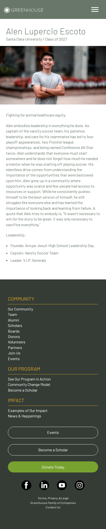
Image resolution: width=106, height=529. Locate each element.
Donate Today (53, 467)
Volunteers (16, 341)
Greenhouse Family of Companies (53, 502)
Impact (16, 400)
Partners (15, 347)
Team (12, 314)
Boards (14, 331)
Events (14, 358)
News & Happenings (24, 415)
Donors (14, 336)
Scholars (15, 325)
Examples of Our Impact (28, 410)
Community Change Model (29, 384)
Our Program (24, 369)
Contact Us (53, 507)
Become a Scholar (22, 390)
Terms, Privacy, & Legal (53, 498)
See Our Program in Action (29, 379)
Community (21, 299)
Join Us (14, 353)
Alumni (13, 320)
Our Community (20, 309)
